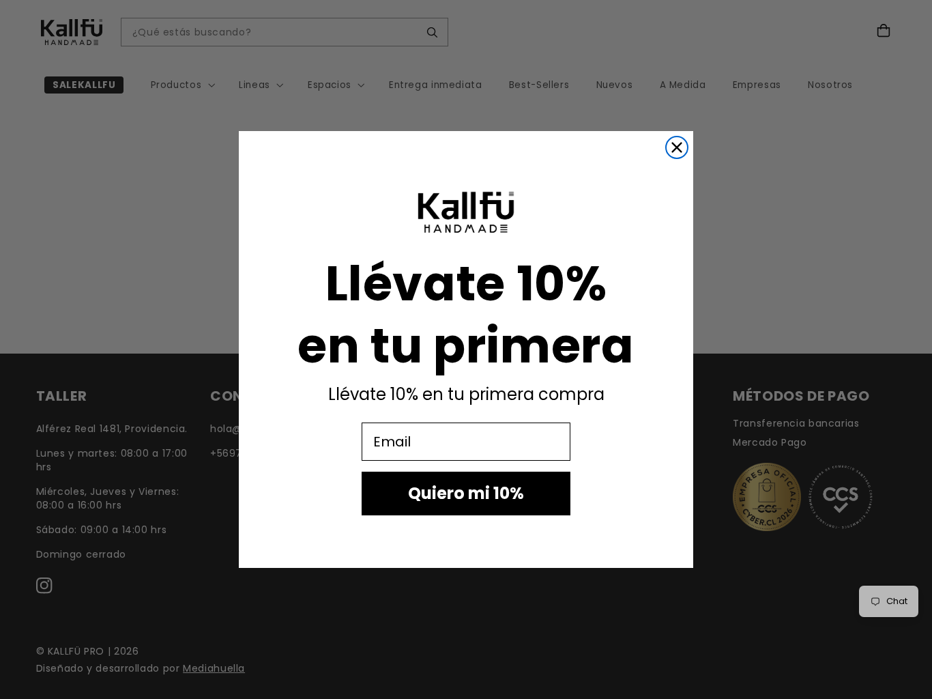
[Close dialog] (677, 147)
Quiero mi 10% (466, 493)
